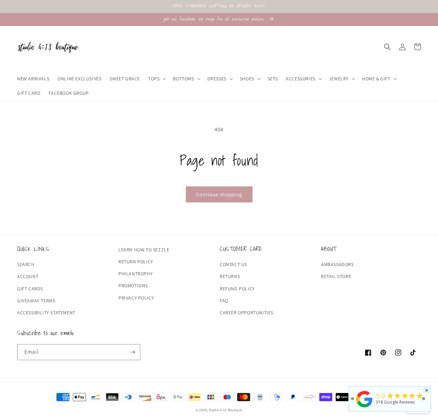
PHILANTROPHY (135, 274)
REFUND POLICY (237, 289)
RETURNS (230, 276)
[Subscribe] (132, 352)
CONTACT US (233, 264)
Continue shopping (219, 194)
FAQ (224, 301)
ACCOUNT (27, 276)
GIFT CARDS (30, 289)
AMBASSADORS (337, 264)
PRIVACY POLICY (136, 298)
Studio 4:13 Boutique (225, 410)
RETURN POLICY (135, 262)
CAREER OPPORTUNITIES (246, 313)
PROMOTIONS (133, 286)
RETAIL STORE (336, 276)
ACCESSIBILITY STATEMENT (46, 313)
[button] (156, 78)
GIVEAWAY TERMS (36, 301)
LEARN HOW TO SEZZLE (143, 250)
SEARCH (26, 264)
